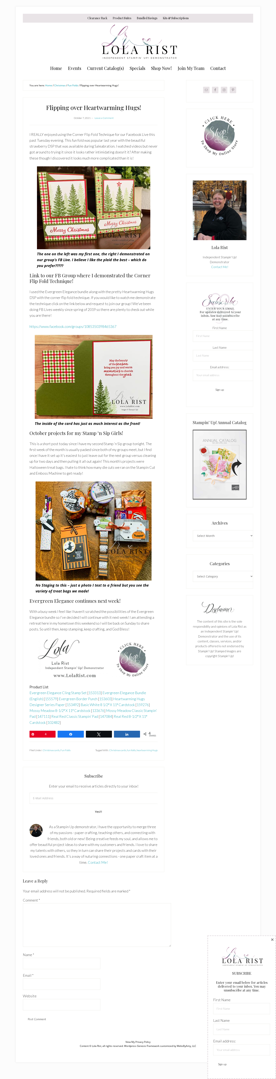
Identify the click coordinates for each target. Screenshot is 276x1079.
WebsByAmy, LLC (186, 1046)
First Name (220, 328)
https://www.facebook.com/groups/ (56, 326)
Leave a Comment (104, 117)
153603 (105, 699)
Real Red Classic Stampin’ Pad (74, 716)
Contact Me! (98, 862)
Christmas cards (51, 750)
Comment (31, 900)
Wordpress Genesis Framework (141, 1046)
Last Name (220, 347)
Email (28, 975)
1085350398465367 (100, 326)
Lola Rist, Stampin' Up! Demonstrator (138, 43)
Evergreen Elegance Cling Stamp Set (58, 692)
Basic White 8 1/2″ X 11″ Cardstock (108, 704)
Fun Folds (65, 750)
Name (28, 954)
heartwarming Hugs (147, 750)
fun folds (131, 750)
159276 (143, 704)
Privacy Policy (143, 1042)
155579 (51, 699)
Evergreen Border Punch (78, 699)
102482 (53, 722)
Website (30, 996)
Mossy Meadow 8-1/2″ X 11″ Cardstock (59, 710)
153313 (94, 692)
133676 (98, 710)
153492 (73, 704)
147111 (43, 716)
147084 (106, 716)
